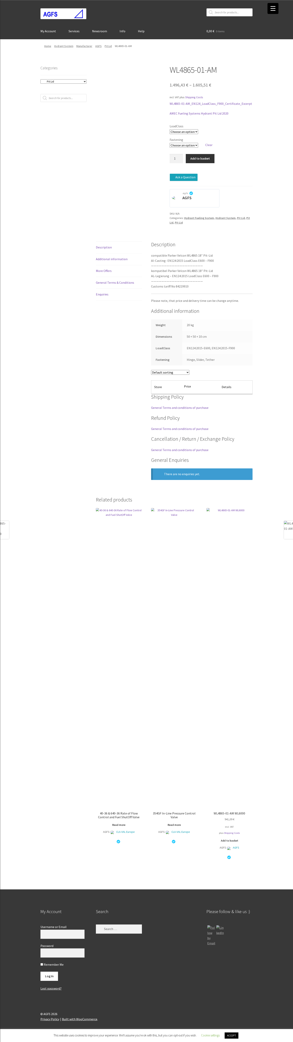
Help (141, 31)
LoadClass (176, 126)
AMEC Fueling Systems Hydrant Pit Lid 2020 (199, 113)
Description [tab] (104, 247)
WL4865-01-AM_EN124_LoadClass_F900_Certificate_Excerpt (211, 104)
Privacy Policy (49, 1019)
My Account (48, 31)
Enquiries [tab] (102, 294)
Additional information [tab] (112, 259)
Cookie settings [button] (210, 1035)
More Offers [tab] (104, 271)
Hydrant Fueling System (199, 218)
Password (46, 946)
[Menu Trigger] (272, 8)
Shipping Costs (194, 97)
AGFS (98, 46)
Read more (118, 825)
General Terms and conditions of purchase (179, 408)
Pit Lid (108, 46)
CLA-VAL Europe (125, 832)
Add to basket (200, 158)
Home (47, 46)
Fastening (176, 140)
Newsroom (99, 31)
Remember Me (53, 964)
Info (122, 31)
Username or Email (53, 927)
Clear (208, 145)
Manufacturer (84, 46)
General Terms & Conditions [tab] (115, 283)
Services (74, 31)
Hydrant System (63, 46)
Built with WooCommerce (79, 1019)
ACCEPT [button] (231, 1035)
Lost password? (51, 988)
